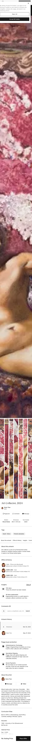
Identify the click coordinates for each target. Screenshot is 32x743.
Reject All (14, 14)
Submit (28, 611)
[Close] (28, 3)
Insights (25, 540)
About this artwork (6, 540)
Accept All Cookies (14, 19)
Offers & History (17, 540)
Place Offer (23, 738)
